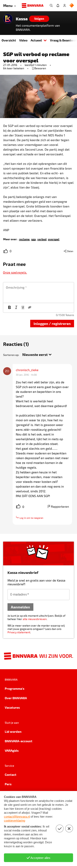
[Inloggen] (64, 5)
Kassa (22, 18)
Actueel (36, 40)
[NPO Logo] (71, 5)
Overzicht (9, 40)
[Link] (29, 308)
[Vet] (9, 308)
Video (23, 40)
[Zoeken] (51, 5)
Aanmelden (20, 607)
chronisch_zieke (27, 370)
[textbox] (38, 292)
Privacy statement (19, 632)
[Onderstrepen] (23, 308)
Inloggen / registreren (52, 323)
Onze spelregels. (15, 272)
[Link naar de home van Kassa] (8, 18)
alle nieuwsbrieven (35, 619)
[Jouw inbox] (58, 5)
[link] (24, 239)
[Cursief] (16, 308)
